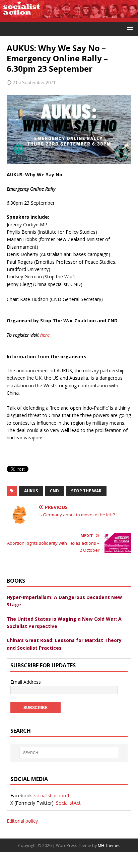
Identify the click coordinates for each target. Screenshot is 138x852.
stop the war (86, 491)
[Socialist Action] (69, 18)
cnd (54, 491)
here (45, 335)
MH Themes (109, 845)
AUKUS (31, 491)
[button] (128, 29)
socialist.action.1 (52, 795)
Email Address (25, 682)
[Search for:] (69, 752)
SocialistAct (68, 803)
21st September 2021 (34, 82)
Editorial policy (22, 821)
